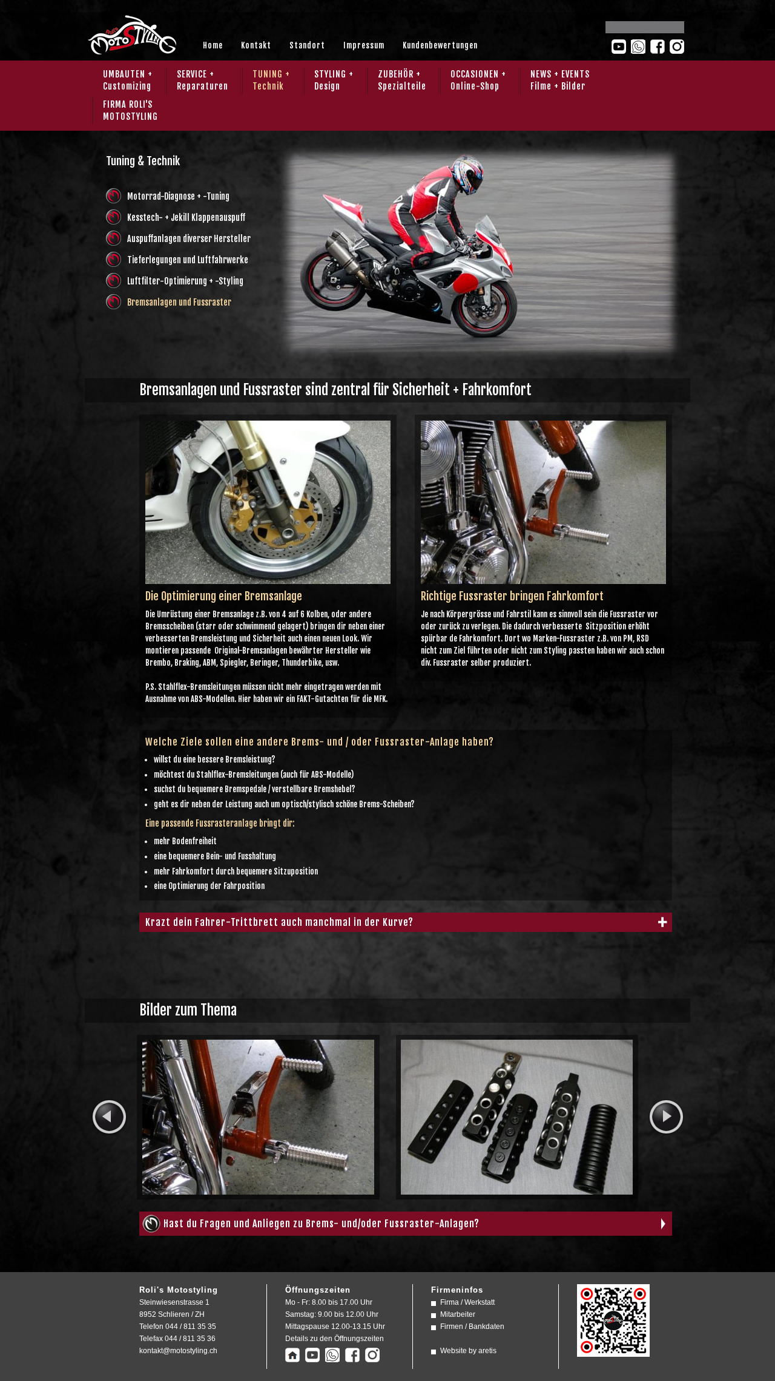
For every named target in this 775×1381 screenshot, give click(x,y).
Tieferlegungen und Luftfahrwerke (187, 260)
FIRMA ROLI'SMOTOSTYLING (130, 110)
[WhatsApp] (638, 46)
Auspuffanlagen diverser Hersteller (189, 239)
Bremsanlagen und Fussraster (179, 302)
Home (213, 45)
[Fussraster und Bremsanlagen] (543, 578)
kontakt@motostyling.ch (178, 1351)
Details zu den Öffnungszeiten (334, 1338)
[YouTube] (619, 46)
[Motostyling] (131, 50)
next (666, 1117)
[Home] (292, 1356)
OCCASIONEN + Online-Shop (478, 80)
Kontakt (256, 45)
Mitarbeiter (457, 1314)
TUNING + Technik (271, 80)
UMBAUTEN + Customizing (128, 80)
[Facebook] (657, 46)
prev (109, 1117)
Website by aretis (468, 1351)
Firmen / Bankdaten (472, 1326)
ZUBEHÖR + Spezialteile (402, 80)
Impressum (363, 45)
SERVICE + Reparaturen (202, 80)
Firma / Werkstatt (467, 1302)
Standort (307, 45)
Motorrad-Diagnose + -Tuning (178, 196)
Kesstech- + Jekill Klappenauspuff (186, 217)
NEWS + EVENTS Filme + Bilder (560, 80)
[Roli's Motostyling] (613, 1351)
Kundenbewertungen (440, 45)
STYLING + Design (334, 80)
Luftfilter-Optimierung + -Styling (185, 281)
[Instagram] (677, 46)
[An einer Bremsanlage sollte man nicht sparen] (268, 578)
